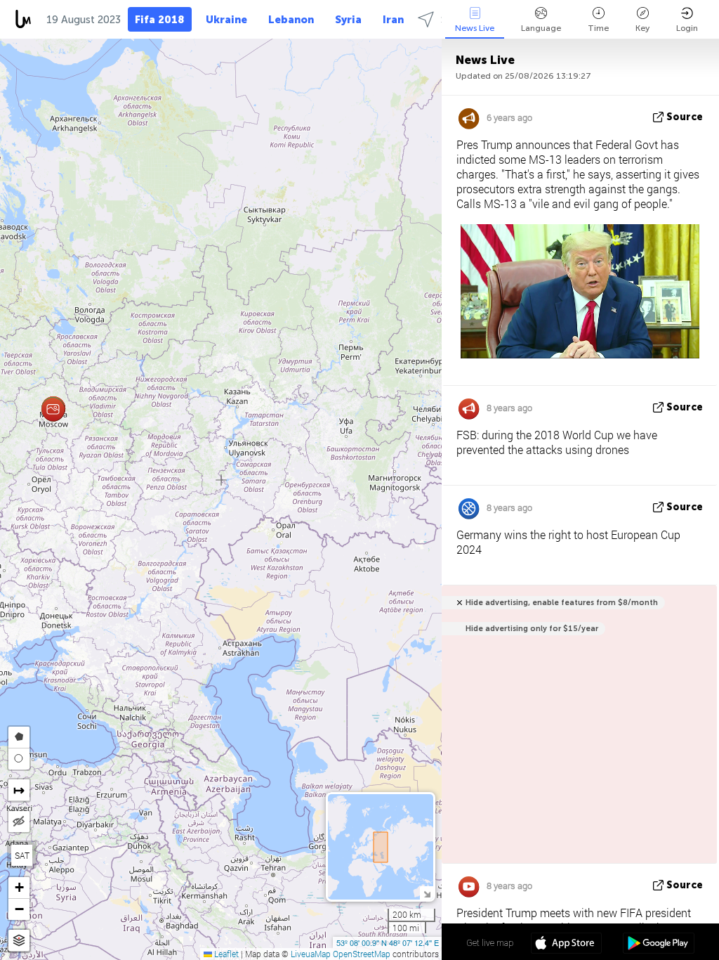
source (684, 117)
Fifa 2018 (160, 19)
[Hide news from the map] (18, 821)
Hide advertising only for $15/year (532, 628)
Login (687, 28)
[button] (53, 409)
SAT (22, 855)
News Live (474, 28)
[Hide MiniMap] (426, 893)
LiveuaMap (311, 953)
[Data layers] (18, 941)
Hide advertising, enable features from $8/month (562, 602)
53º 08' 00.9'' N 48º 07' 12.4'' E (387, 942)
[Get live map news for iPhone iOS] (566, 944)
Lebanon (291, 19)
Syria (348, 19)
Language (541, 28)
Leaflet (225, 953)
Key (642, 28)
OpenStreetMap (361, 953)
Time (598, 28)
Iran (393, 19)
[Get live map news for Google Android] (658, 944)
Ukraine (226, 19)
